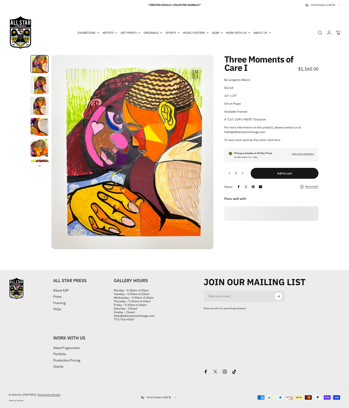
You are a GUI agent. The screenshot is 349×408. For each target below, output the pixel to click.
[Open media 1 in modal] (132, 152)
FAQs (57, 309)
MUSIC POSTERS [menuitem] (194, 33)
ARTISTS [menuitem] (108, 33)
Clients (58, 367)
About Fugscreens (66, 348)
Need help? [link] (311, 186)
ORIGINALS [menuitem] (151, 33)
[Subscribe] (278, 296)
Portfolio (59, 354)
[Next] (204, 152)
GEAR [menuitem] (215, 33)
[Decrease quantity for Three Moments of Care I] (228, 173)
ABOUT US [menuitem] (260, 33)
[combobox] (323, 5)
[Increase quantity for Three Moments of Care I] (243, 173)
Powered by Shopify (49, 394)
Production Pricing (66, 360)
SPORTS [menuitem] (171, 33)
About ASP (61, 290)
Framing (59, 303)
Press (57, 297)
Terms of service (16, 400)
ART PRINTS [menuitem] (129, 33)
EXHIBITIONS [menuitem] (86, 33)
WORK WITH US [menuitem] (236, 33)
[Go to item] (40, 64)
